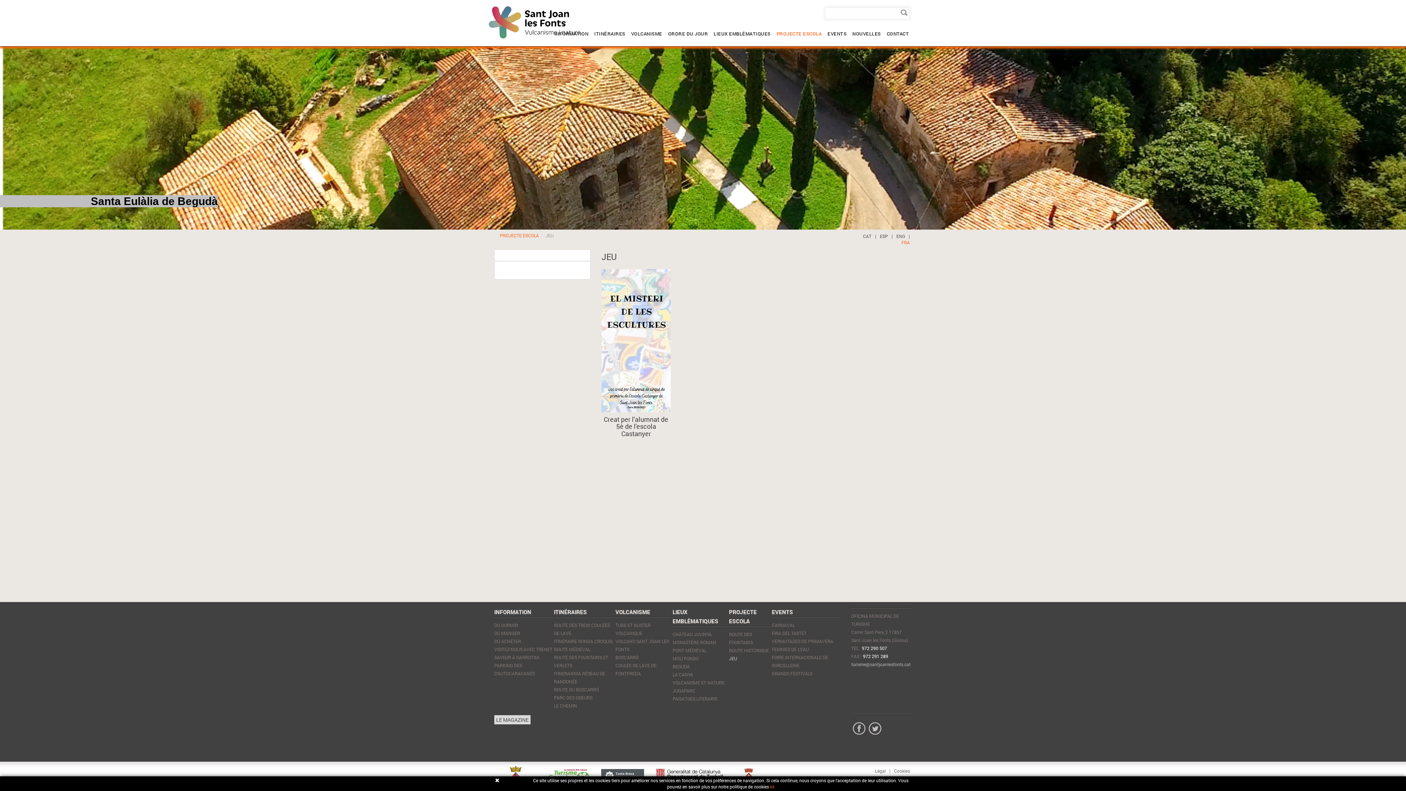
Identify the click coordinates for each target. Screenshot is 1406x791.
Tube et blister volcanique (633, 629)
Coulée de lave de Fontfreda (635, 669)
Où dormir (506, 625)
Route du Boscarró (576, 689)
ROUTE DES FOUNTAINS (741, 638)
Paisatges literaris (695, 699)
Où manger (507, 633)
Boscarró (627, 657)
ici (772, 787)
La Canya (683, 674)
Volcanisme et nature (699, 683)
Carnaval (783, 625)
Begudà (681, 666)
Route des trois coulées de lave (582, 629)
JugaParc (684, 691)
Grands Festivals (792, 673)
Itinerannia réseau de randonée (579, 677)
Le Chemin (565, 706)
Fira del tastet (789, 633)
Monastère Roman (694, 642)
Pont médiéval (690, 650)
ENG (900, 236)
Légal (880, 771)
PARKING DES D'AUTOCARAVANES (514, 669)
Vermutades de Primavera (802, 641)
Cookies (902, 771)
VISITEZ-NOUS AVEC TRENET (523, 649)
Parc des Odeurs (573, 698)
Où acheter (507, 641)
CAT (867, 236)
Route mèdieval (572, 649)
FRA (905, 242)
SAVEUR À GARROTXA (516, 657)
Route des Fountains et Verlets (581, 661)
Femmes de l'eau (790, 649)
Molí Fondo (686, 658)
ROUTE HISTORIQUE (749, 650)
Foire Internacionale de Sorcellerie (800, 661)
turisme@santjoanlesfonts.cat (881, 664)
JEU (733, 658)
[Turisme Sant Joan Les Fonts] (488, 5)
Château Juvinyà (692, 634)
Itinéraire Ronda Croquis (583, 641)
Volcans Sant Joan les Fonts (642, 645)
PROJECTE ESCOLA (519, 235)
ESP (884, 236)
